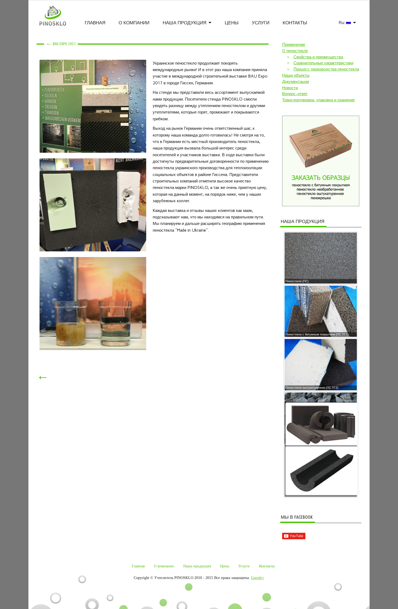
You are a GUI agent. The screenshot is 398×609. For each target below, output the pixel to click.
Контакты (295, 23)
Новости (290, 87)
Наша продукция (184, 23)
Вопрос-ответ (295, 93)
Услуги (260, 23)
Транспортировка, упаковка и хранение (318, 100)
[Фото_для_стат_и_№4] (93, 303)
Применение (293, 44)
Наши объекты (295, 75)
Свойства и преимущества (318, 57)
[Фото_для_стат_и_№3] (93, 205)
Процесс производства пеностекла (326, 69)
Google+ (257, 578)
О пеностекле (295, 50)
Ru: (342, 23)
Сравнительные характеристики (323, 63)
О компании (134, 23)
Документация (295, 81)
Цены (232, 23)
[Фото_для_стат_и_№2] (93, 106)
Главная (95, 23)
